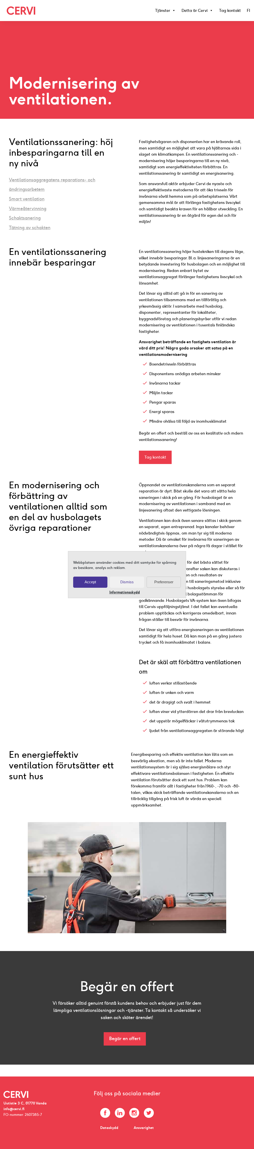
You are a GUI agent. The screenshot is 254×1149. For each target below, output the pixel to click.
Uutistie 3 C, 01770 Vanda (25, 1103)
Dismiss (127, 582)
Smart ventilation (26, 198)
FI (248, 10)
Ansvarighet (144, 1127)
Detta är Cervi (195, 10)
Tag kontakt (230, 10)
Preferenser (163, 582)
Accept (90, 582)
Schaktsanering (25, 217)
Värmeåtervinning (27, 208)
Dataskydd (109, 1127)
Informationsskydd (124, 592)
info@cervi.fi (14, 1109)
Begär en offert (124, 1038)
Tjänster (162, 10)
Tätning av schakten (29, 227)
